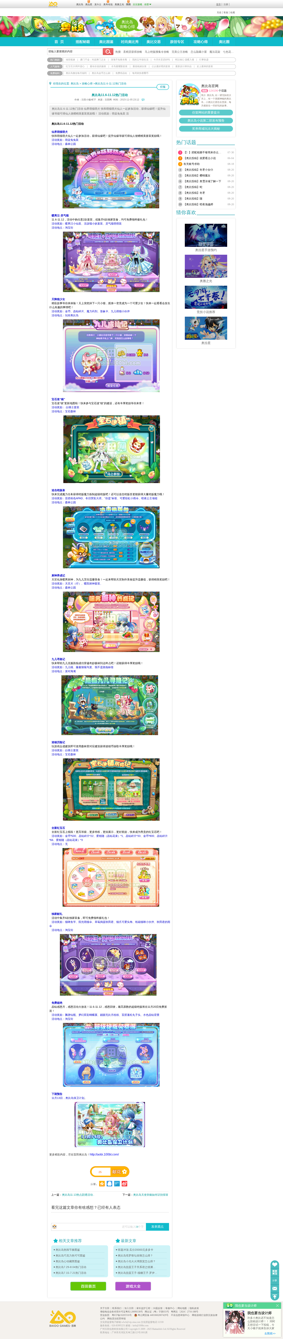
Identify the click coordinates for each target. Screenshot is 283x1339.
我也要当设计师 (259, 1313)
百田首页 (88, 1286)
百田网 (67, 4)
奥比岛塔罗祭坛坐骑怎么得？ (135, 1255)
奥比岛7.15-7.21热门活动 (71, 1272)
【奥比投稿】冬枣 (194, 192)
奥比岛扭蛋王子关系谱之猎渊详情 (137, 1267)
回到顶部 (274, 1297)
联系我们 (116, 1308)
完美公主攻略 (180, 51)
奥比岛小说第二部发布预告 (206, 120)
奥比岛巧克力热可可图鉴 (70, 1255)
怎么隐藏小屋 (199, 51)
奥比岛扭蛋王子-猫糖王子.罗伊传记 (137, 1272)
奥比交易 (153, 41)
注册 (226, 4)
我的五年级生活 (140, 59)
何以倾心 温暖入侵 (184, 59)
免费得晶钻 (121, 73)
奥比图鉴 (106, 41)
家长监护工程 (143, 1308)
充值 (219, 12)
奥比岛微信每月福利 (76, 73)
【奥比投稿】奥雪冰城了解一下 (202, 181)
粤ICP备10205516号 (122, 1315)
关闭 (277, 1305)
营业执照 (105, 1315)
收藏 (232, 12)
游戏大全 (133, 1286)
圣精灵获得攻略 (132, 51)
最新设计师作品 (183, 66)
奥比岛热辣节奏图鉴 (68, 1249)
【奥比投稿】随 (192, 198)
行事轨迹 (203, 59)
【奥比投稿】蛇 (192, 187)
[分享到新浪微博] (124, 1183)
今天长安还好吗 (162, 59)
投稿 (163, 87)
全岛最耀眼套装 (119, 66)
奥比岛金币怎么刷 (101, 73)
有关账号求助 (191, 164)
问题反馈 (274, 1288)
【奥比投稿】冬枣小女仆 (198, 169)
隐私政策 (194, 1308)
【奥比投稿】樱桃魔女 (196, 175)
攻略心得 (200, 41)
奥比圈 (224, 41)
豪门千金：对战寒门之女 (93, 59)
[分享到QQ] (102, 1183)
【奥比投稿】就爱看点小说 (199, 158)
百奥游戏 (53, 4)
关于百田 (104, 1308)
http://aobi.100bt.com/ (104, 1154)
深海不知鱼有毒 (119, 59)
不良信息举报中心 (180, 1315)
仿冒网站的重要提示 (206, 112)
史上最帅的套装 (205, 66)
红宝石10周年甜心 (75, 66)
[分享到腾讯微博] (117, 1183)
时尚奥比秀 (130, 41)
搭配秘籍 (82, 41)
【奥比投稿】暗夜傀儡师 (198, 204)
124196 (213, 90)
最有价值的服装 (98, 66)
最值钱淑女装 (140, 66)
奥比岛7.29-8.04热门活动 (71, 1267)
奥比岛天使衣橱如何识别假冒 (150, 1194)
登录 (218, 4)
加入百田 (129, 1308)
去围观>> (269, 1333)
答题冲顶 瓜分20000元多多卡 (135, 1249)
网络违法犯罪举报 (116, 1318)
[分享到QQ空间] (109, 1183)
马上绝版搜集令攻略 (157, 51)
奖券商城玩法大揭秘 (206, 128)
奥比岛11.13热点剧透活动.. (78, 1194)
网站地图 (182, 1308)
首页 (59, 41)
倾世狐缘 (70, 59)
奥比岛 (71, 26)
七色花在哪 (229, 51)
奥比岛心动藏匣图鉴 (68, 1261)
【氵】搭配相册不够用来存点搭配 (203, 152)
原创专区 (177, 41)
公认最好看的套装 (161, 66)
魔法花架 (214, 51)
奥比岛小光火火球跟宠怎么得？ (137, 1261)
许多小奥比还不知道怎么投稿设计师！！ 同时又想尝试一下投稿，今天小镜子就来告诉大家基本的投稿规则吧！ (261, 1323)
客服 (226, 12)
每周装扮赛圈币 (140, 73)
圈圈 (204, 90)
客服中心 (170, 1308)
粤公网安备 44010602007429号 (153, 1315)
